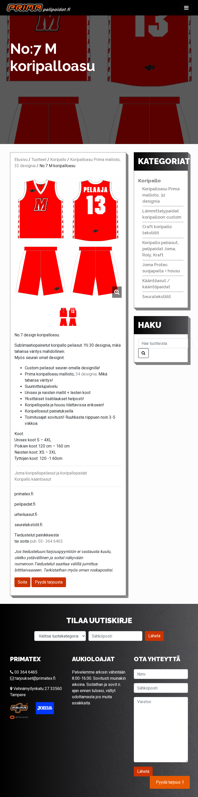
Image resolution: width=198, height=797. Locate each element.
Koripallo (58, 159)
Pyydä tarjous (170, 782)
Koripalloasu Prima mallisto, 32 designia (161, 195)
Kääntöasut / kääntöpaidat (156, 283)
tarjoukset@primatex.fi (34, 678)
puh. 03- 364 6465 (46, 541)
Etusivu (21, 159)
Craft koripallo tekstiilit (157, 229)
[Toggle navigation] (186, 8)
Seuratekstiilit (156, 296)
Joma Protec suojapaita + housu (161, 267)
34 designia (86, 374)
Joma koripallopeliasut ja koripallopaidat (50, 473)
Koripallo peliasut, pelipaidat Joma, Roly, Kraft (160, 248)
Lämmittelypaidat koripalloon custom (161, 214)
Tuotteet (38, 159)
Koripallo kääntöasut (32, 479)
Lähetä (154, 635)
